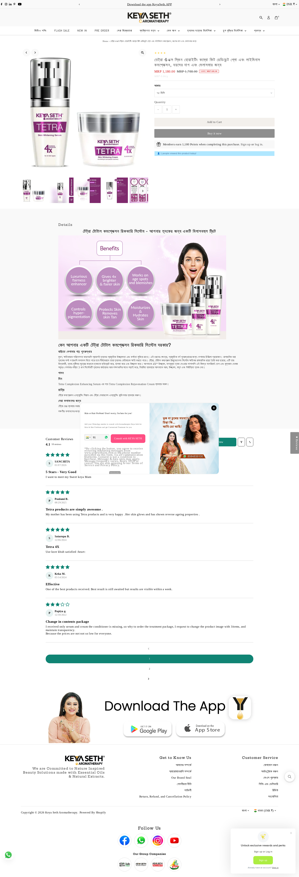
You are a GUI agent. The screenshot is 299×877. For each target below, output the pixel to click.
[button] (88, 437)
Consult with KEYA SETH (128, 438)
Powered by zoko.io (115, 472)
